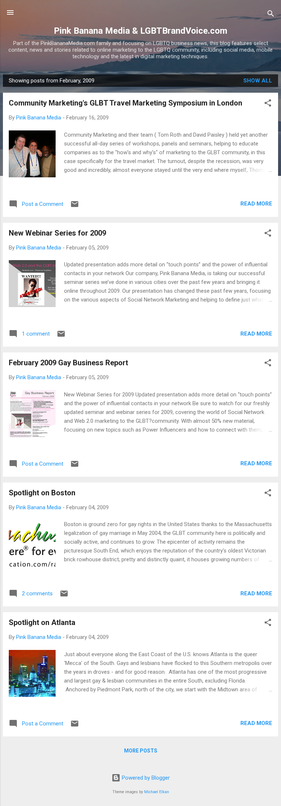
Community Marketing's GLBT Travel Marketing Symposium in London (125, 103)
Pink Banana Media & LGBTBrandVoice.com (140, 31)
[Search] (270, 15)
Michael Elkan (156, 792)
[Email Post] (74, 206)
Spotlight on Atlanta (42, 622)
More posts (140, 751)
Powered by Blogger (145, 777)
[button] (267, 104)
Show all (257, 80)
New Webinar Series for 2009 (57, 233)
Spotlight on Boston (42, 492)
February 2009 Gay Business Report (68, 362)
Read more (256, 203)
